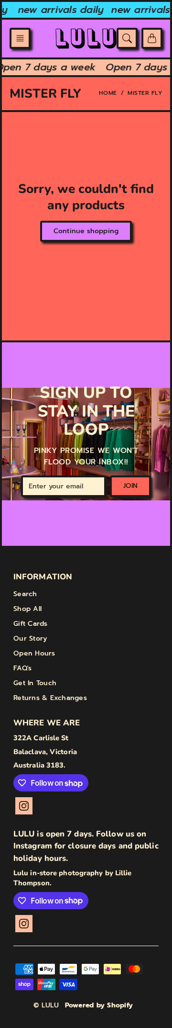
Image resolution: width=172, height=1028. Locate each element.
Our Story (30, 638)
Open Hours (34, 653)
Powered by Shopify (99, 1005)
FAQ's (22, 668)
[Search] (127, 38)
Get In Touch (34, 683)
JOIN (130, 486)
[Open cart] (151, 38)
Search (25, 594)
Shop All (27, 609)
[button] (20, 38)
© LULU (46, 1005)
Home (108, 93)
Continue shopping (86, 231)
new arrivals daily (60, 9)
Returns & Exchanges (50, 698)
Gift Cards (30, 624)
